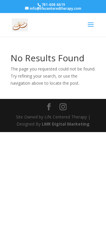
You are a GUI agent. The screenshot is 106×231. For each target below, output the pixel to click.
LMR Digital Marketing (66, 124)
